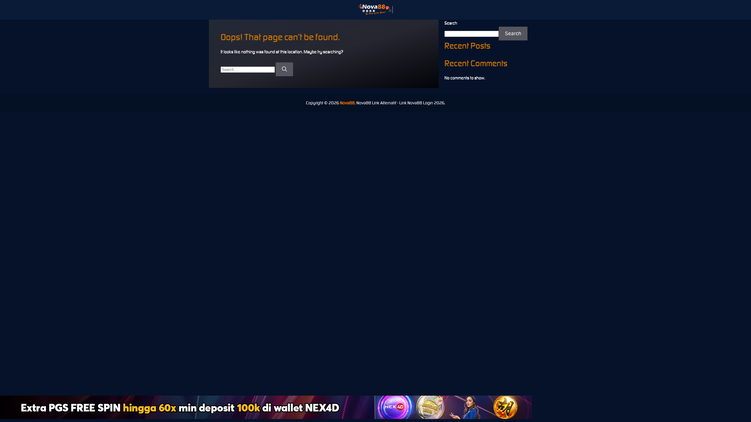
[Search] (284, 69)
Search (450, 23)
